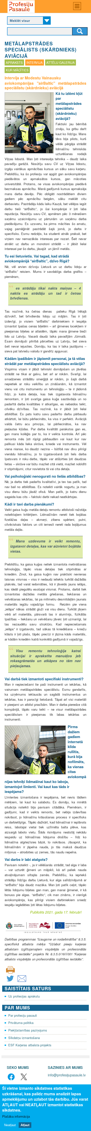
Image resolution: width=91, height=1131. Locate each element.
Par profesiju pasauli (22, 1015)
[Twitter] (10, 981)
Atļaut (25, 1125)
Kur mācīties (17, 70)
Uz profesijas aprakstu (24, 996)
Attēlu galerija (60, 62)
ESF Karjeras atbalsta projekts (29, 1045)
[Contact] (21, 981)
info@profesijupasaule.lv (67, 1074)
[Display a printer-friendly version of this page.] (10, 969)
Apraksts (14, 62)
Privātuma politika (20, 1022)
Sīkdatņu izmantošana (24, 1037)
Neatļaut (10, 1125)
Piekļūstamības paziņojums (27, 1030)
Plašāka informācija (16, 1116)
